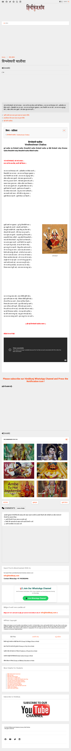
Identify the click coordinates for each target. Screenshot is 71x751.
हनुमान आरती (41, 493)
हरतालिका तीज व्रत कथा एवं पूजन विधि (14, 118)
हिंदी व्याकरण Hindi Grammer (13, 674)
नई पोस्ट (5, 502)
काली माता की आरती (10, 493)
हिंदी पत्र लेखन (10, 675)
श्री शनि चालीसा (8, 121)
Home (3, 57)
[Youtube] (3, 1)
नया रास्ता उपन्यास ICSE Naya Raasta (15, 680)
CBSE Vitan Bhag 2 (12, 687)
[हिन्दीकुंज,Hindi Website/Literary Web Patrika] (35, 10)
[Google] (17, 1)
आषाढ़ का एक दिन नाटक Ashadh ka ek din (16, 685)
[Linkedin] (20, 1)
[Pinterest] (13, 1)
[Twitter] (10, 1)
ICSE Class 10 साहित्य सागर (13, 678)
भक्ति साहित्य (12, 57)
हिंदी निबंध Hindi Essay (12, 676)
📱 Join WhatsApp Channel (35, 598)
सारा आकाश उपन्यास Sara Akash (14, 684)
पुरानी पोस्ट (65, 502)
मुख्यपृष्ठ (35, 502)
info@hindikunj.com (11, 576)
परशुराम (7, 475)
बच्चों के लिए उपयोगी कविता (12, 688)
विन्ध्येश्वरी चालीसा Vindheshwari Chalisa (18, 135)
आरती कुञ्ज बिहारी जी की (45, 456)
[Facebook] (6, 1)
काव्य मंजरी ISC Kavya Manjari (14, 683)
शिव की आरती (8, 456)
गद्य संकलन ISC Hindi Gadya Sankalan (16, 681)
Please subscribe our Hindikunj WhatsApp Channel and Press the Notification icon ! (35, 380)
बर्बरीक (40, 475)
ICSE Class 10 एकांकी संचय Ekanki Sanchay (17, 679)
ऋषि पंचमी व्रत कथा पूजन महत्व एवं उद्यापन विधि (16, 115)
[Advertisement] (35, 16)
